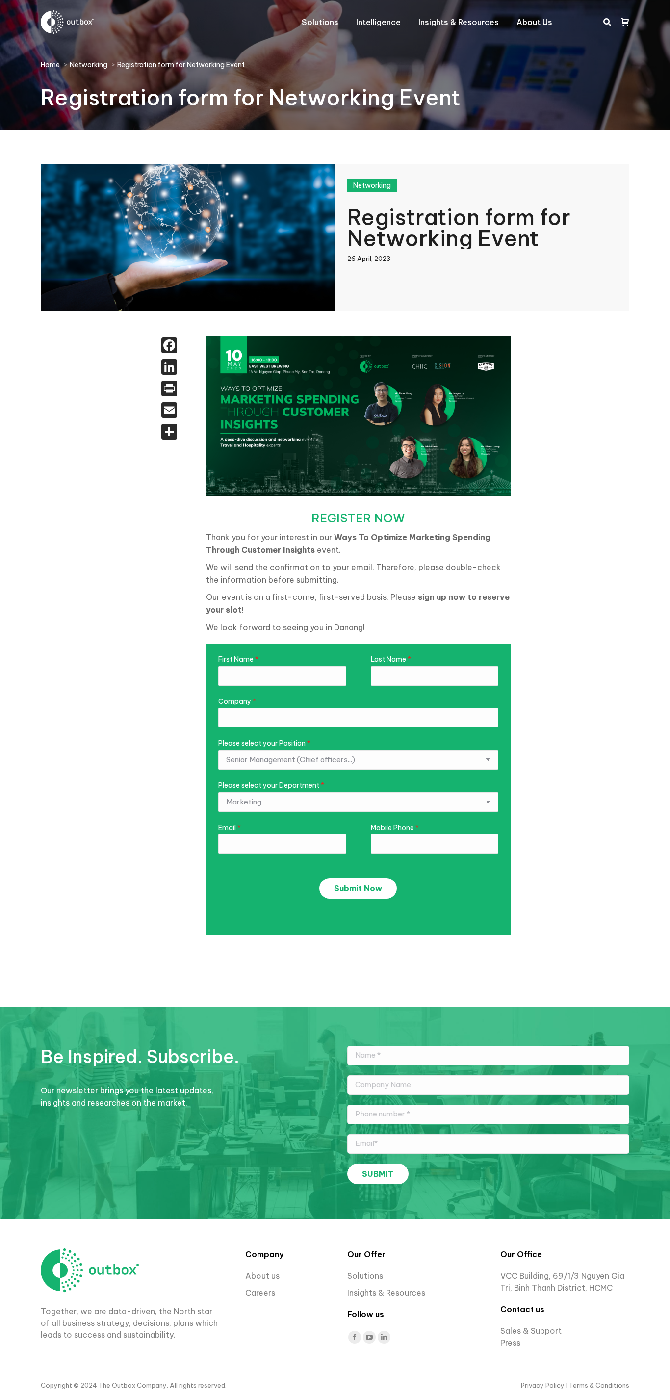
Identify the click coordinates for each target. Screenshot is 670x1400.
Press (510, 1343)
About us (262, 1276)
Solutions (365, 1276)
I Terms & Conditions (597, 1385)
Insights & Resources (386, 1292)
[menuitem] (320, 22)
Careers (261, 1292)
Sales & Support (531, 1331)
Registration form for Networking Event (458, 226)
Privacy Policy (543, 1385)
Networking (372, 185)
